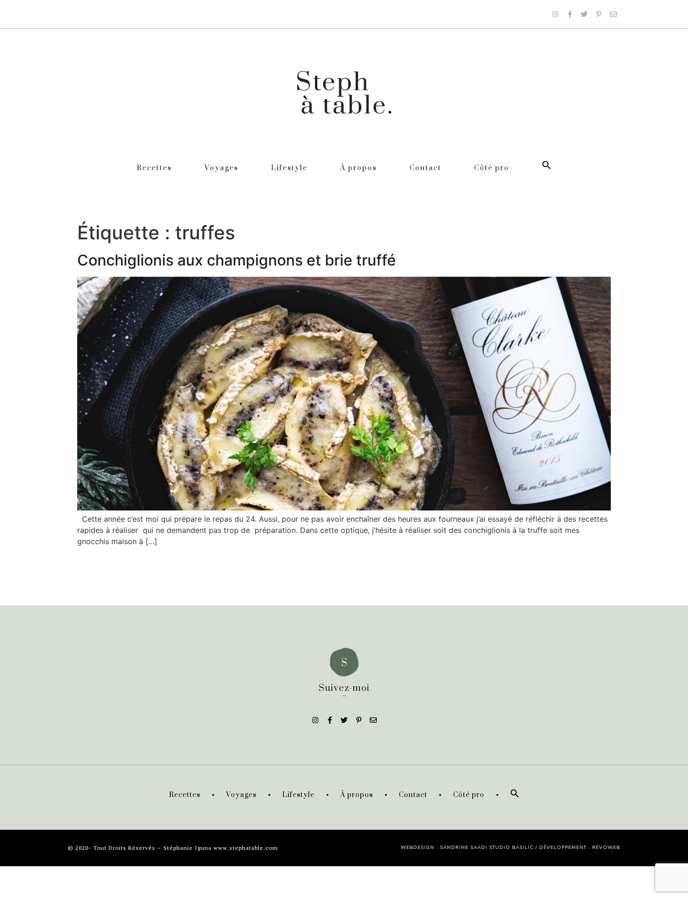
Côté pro (491, 168)
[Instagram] (555, 14)
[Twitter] (584, 14)
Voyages (221, 168)
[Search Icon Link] (546, 168)
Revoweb (606, 847)
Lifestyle (289, 168)
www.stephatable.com (245, 847)
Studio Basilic (511, 847)
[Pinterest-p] (599, 14)
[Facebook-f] (570, 14)
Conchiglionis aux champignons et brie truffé (236, 260)
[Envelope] (613, 14)
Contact (425, 168)
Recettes (154, 168)
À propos (358, 168)
